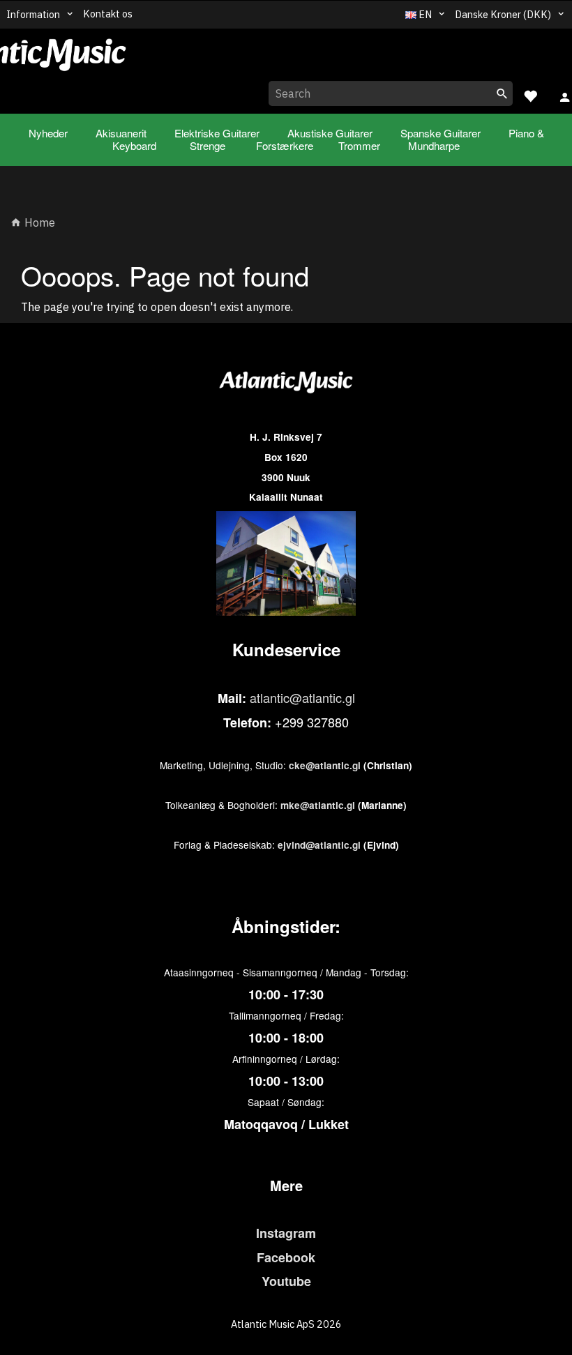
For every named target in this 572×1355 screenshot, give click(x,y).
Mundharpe (434, 145)
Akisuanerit (121, 133)
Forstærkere (284, 145)
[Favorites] (530, 94)
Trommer (359, 145)
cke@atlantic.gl (325, 765)
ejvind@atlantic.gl (319, 844)
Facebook (286, 1257)
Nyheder (48, 133)
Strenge (207, 145)
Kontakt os (108, 13)
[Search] (502, 93)
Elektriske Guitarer (216, 133)
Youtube (286, 1281)
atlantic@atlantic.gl (302, 697)
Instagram (286, 1233)
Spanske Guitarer (440, 133)
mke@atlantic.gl (317, 805)
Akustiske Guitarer (329, 133)
